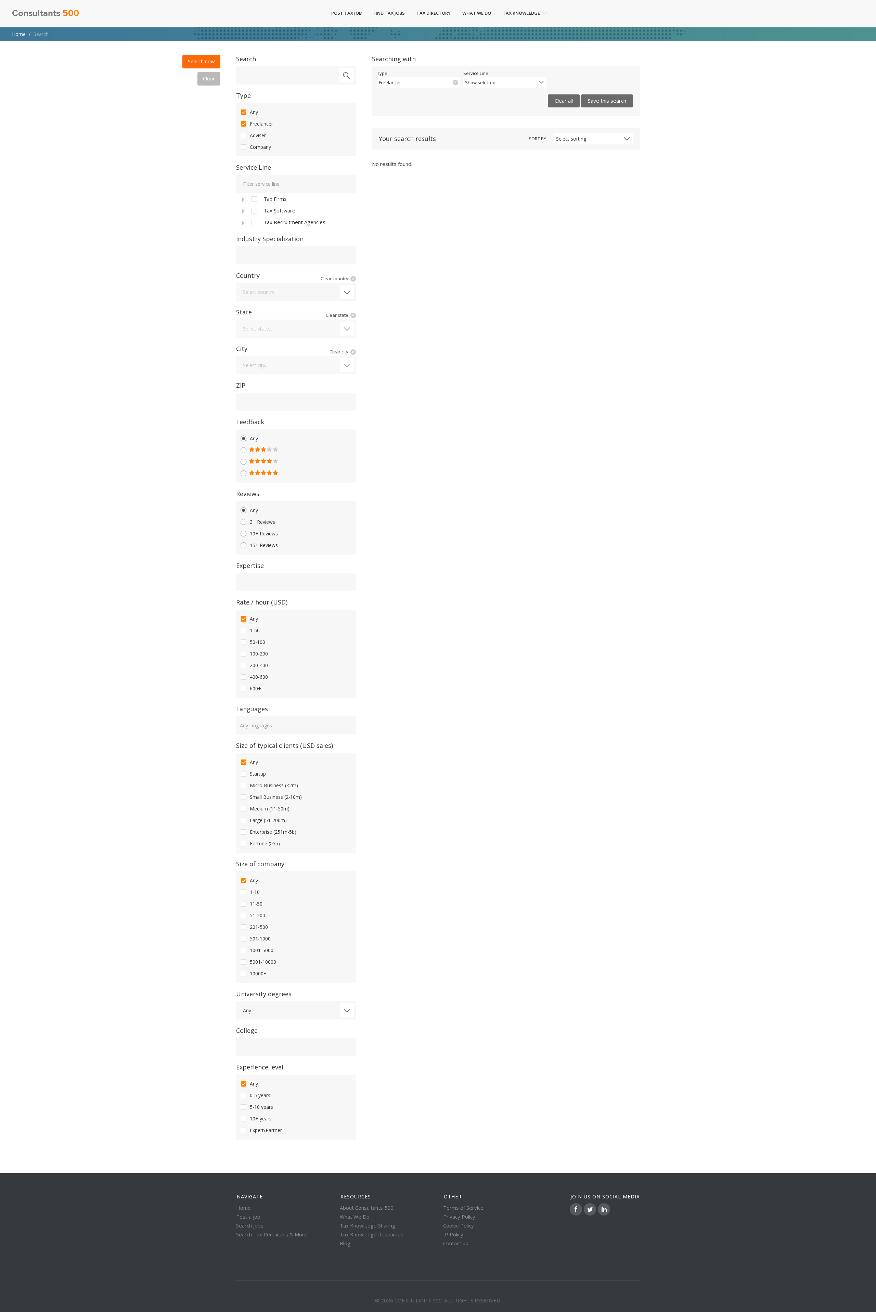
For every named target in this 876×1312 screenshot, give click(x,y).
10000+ (258, 973)
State (244, 312)
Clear (209, 78)
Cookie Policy (458, 1225)
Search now (201, 61)
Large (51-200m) (268, 820)
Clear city (339, 352)
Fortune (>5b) (265, 843)
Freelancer (261, 123)
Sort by (537, 138)
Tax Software (279, 210)
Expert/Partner (266, 1130)
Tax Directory (433, 13)
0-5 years (260, 1095)
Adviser (258, 135)
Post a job (248, 1216)
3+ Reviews (262, 522)
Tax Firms (275, 198)
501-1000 (260, 938)
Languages (252, 709)
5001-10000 (263, 962)
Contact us (455, 1243)
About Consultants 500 (367, 1207)
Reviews (247, 494)
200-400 (259, 665)
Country (248, 275)
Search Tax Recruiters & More (271, 1234)
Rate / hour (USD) (261, 602)
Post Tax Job (346, 13)
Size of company (260, 864)
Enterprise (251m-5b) (273, 832)
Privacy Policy (459, 1216)
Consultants (45, 14)
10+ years (261, 1118)
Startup (258, 773)
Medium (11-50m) (269, 808)
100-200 (259, 653)
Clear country (334, 278)
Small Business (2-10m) (276, 797)
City (241, 349)
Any (254, 112)
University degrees (264, 994)
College (247, 1030)
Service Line (253, 167)
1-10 (255, 892)
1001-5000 (261, 950)
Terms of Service (463, 1207)
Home (19, 34)
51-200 (257, 915)
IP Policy (453, 1234)
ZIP (240, 385)
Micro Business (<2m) (274, 785)
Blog (345, 1243)
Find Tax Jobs (389, 13)
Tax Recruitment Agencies (294, 222)
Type (243, 95)
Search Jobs (249, 1225)
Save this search (607, 100)
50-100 (257, 642)
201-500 (259, 927)
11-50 (256, 903)
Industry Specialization (270, 239)
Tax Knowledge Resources (371, 1234)
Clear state (337, 315)
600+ (255, 688)
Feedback (250, 422)
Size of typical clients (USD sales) (284, 745)
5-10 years (261, 1107)
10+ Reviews (264, 533)
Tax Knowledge (521, 13)
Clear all (564, 100)
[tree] (296, 210)
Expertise (250, 565)
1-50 (255, 630)
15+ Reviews (264, 545)
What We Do (476, 13)
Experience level (259, 1067)
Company (260, 147)
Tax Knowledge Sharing (367, 1225)
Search (246, 59)
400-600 (259, 677)
